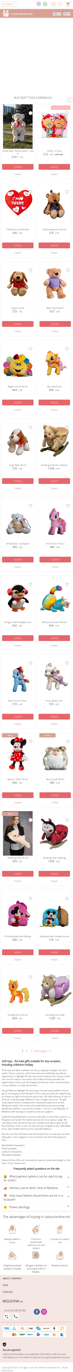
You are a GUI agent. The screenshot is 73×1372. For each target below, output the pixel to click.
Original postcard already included (12, 1267)
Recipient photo (60, 1265)
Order (18, 167)
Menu (9, 4)
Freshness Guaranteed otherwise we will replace (36, 1243)
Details (17, 174)
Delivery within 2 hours (12, 1240)
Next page (41, 1051)
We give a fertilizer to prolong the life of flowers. (36, 1268)
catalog (7, 1291)
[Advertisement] (36, 57)
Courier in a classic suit (59, 1240)
